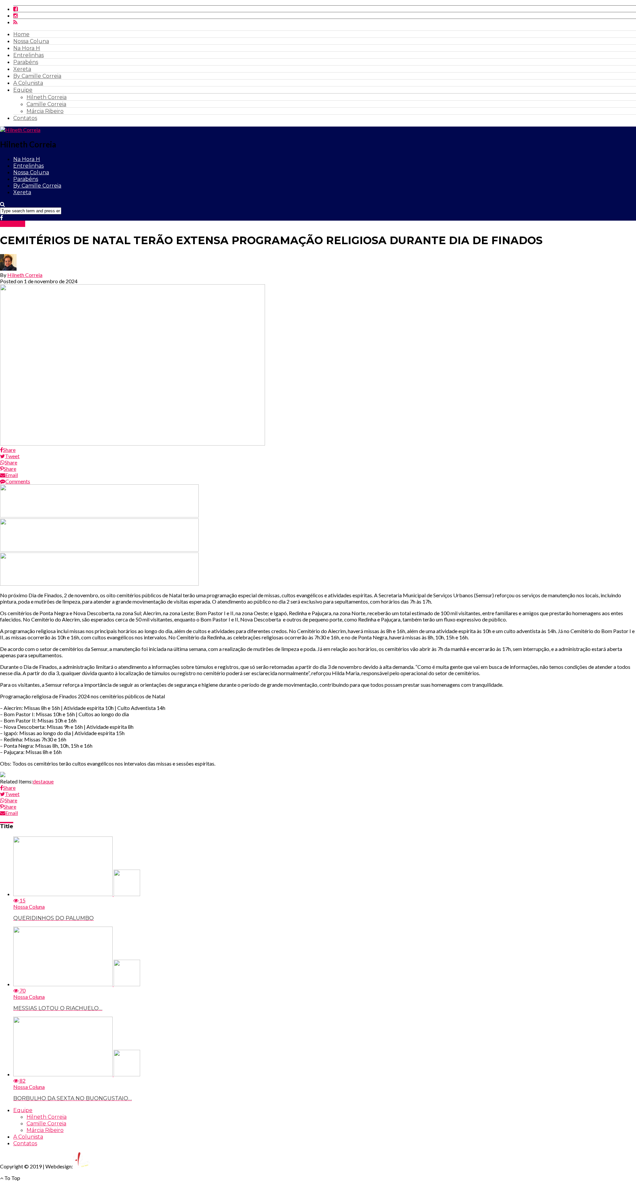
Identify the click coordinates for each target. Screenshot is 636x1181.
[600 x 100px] (99, 583)
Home (21, 34)
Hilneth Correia (46, 97)
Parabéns (25, 62)
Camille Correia (46, 104)
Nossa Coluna (31, 41)
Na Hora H (26, 48)
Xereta (22, 69)
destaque (43, 781)
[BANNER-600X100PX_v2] (99, 549)
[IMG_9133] (99, 515)
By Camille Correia (37, 76)
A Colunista (28, 83)
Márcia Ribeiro (45, 111)
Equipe (22, 90)
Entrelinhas (28, 55)
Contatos (25, 118)
